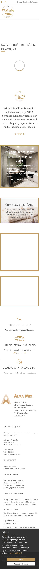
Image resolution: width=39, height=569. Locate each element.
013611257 (10, 442)
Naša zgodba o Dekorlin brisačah (27, 2)
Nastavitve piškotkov (21, 564)
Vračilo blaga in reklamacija (14, 485)
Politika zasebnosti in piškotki (14, 468)
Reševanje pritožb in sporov (14, 487)
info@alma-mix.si (13, 445)
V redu (21, 559)
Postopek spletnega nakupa (13, 480)
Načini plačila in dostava (13, 483)
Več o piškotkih (16, 553)
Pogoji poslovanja (10, 466)
